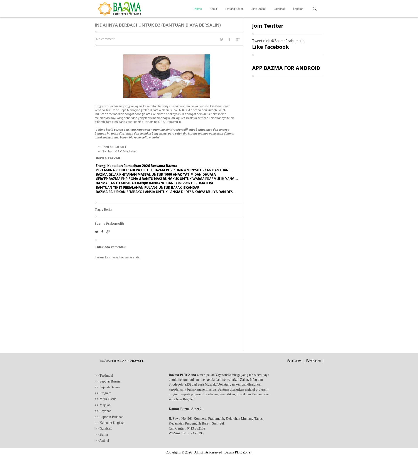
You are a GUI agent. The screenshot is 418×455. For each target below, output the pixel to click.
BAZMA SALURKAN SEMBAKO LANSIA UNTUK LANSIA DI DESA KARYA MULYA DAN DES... (165, 192)
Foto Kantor (313, 360)
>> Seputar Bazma (107, 381)
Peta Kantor (294, 360)
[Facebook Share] (229, 39)
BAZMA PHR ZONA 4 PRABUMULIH (122, 361)
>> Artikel (102, 440)
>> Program (103, 393)
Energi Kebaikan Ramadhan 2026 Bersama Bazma (136, 165)
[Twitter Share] (221, 39)
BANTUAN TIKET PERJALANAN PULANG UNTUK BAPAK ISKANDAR (147, 187)
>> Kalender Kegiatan (110, 423)
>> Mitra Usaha (105, 399)
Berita (108, 209)
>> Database (103, 428)
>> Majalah (103, 405)
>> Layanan (103, 411)
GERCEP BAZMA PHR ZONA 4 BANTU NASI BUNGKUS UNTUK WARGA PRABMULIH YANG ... (167, 179)
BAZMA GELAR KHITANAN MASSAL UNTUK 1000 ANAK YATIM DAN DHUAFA (156, 174)
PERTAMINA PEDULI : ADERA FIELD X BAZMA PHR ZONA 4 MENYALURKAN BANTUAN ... (164, 170)
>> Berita (101, 434)
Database (279, 8)
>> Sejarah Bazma (107, 387)
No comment (105, 39)
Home (198, 8)
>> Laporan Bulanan (109, 417)
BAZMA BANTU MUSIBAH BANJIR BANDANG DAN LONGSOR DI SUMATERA (154, 183)
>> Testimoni (104, 375)
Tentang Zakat (234, 8)
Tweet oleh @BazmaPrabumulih (278, 40)
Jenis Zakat (258, 8)
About (213, 8)
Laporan (298, 8)
